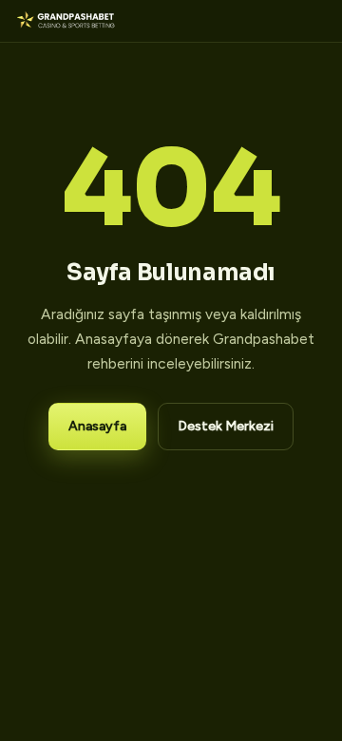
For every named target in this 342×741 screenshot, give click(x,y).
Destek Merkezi (226, 426)
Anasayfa (97, 426)
